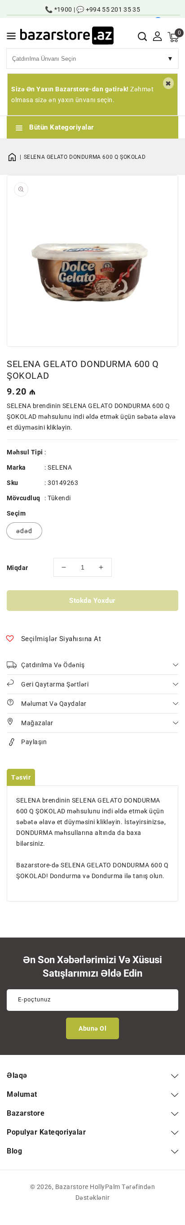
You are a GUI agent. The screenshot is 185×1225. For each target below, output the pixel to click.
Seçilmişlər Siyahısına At (61, 639)
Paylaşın (34, 741)
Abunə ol (92, 1028)
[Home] (15, 157)
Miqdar (17, 567)
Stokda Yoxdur (92, 601)
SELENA (60, 467)
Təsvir (21, 777)
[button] (11, 37)
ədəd (24, 530)
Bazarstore (71, 1186)
